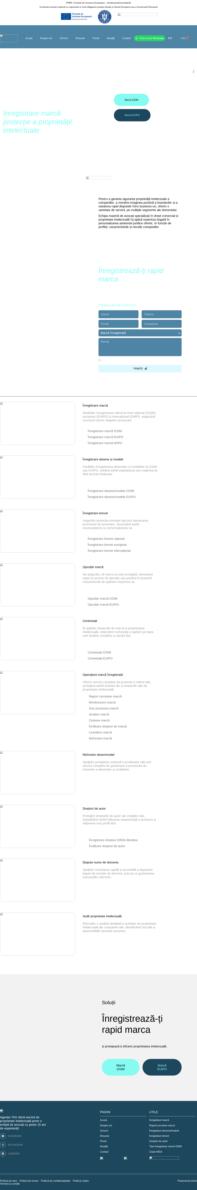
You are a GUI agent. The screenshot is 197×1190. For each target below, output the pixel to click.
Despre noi (46, 38)
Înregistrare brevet (95, 513)
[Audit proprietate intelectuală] (125, 916)
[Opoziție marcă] (107, 567)
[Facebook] (3, 1136)
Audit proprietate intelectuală (102, 916)
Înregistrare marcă (95, 405)
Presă (96, 38)
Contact (126, 38)
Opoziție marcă (93, 567)
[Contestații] (100, 621)
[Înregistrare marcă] (111, 405)
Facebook (15, 1136)
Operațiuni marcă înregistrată (103, 674)
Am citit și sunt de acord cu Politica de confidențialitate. (138, 360)
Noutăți (111, 38)
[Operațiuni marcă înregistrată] (126, 674)
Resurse (80, 38)
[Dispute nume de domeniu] (122, 862)
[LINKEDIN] (3, 1153)
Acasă (29, 38)
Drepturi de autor (94, 808)
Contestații (90, 621)
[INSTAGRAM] (3, 1145)
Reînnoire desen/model (98, 754)
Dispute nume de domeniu (101, 862)
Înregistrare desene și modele (103, 459)
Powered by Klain (187, 1181)
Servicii (64, 38)
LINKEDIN (14, 1153)
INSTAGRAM (15, 1145)
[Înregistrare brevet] (111, 513)
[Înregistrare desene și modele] (127, 459)
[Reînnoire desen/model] (118, 754)
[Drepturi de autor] (109, 808)
